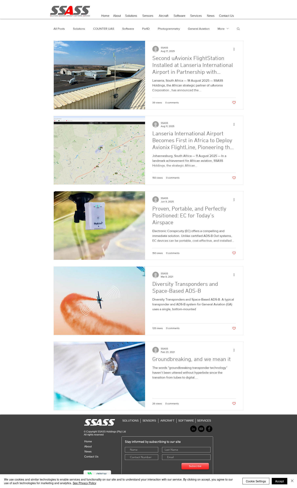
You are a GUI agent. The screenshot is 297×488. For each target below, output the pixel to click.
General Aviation (199, 28)
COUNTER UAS (103, 28)
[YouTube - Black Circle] (201, 429)
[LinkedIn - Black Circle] (193, 429)
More (221, 28)
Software (128, 28)
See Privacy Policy (84, 483)
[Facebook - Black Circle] (209, 429)
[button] (238, 29)
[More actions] (235, 49)
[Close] (292, 481)
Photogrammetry (169, 28)
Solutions (79, 28)
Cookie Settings (256, 481)
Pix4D (146, 28)
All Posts (59, 28)
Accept (279, 481)
